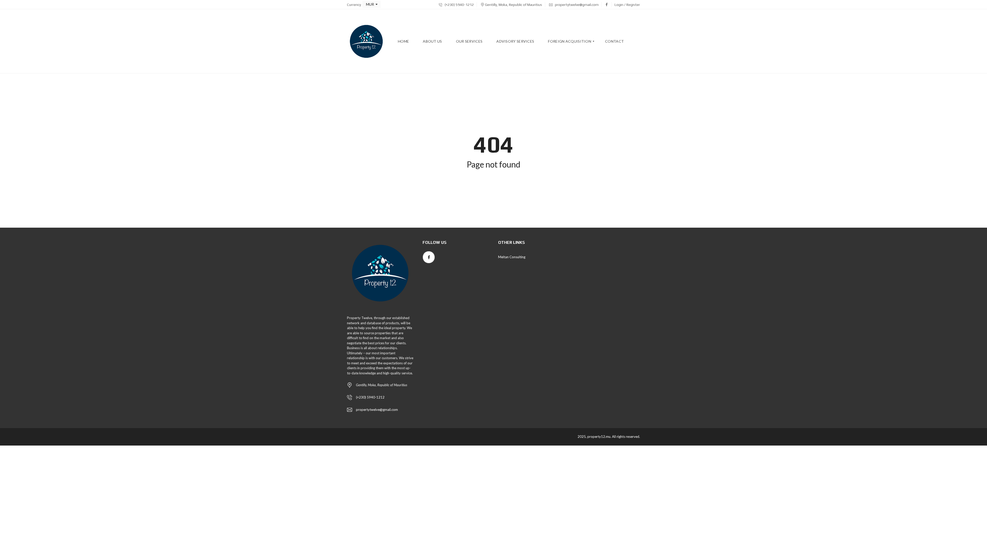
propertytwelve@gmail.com (576, 5)
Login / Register (627, 5)
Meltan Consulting (511, 257)
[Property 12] (366, 41)
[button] (371, 4)
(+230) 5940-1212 (459, 5)
